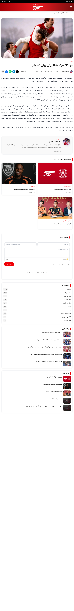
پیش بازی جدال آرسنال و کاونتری (54, 377)
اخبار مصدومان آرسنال (65, 314)
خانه (72, 13)
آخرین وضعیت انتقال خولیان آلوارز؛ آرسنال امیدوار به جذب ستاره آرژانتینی (45, 347)
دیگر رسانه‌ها (67, 320)
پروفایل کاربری (57, 151)
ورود (10, 1)
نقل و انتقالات (67, 300)
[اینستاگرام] (69, 1)
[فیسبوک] (67, 1)
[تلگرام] (72, 1)
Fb (6, 71)
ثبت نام (5, 1)
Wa (10, 71)
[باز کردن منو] (71, 7)
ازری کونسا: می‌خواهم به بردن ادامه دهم (52, 384)
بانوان (69, 307)
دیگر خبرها (68, 293)
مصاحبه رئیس (67, 296)
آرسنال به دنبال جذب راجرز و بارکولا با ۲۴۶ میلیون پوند (49, 340)
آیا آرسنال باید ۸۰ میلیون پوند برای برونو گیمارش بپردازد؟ (49, 362)
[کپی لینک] (2, 71)
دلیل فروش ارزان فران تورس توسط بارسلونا (52, 333)
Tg (13, 71)
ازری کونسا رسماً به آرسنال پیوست (54, 391)
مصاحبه (69, 289)
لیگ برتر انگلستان (66, 303)
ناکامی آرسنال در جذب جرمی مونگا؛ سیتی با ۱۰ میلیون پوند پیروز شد (46, 354)
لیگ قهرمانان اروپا (66, 317)
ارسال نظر (9, 264)
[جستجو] (2, 1)
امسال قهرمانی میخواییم (56, 399)
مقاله (69, 310)
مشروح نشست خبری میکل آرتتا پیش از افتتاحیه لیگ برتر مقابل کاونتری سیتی (44, 406)
